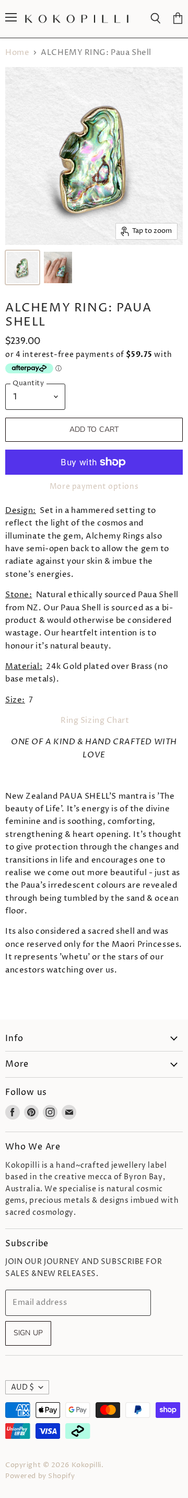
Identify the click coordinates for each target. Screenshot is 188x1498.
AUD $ (22, 1387)
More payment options (94, 487)
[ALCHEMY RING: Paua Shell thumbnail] (22, 267)
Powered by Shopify (40, 1476)
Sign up (28, 1333)
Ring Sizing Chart (95, 720)
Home (17, 52)
